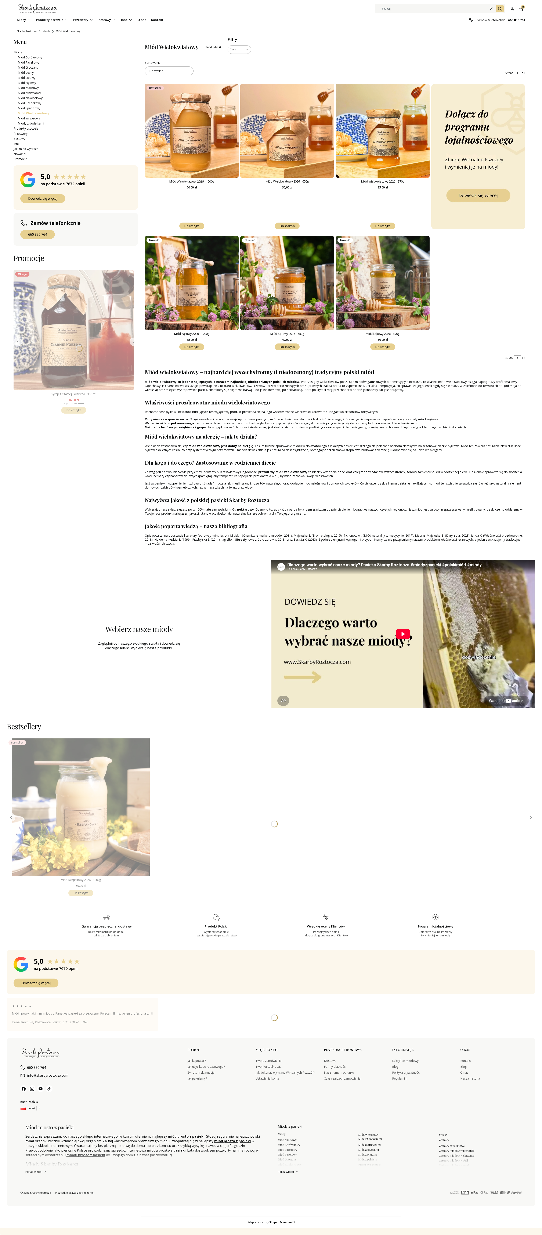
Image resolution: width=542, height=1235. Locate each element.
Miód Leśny (26, 73)
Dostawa (330, 1061)
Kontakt (465, 1061)
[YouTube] (40, 1088)
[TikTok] (49, 1088)
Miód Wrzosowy (29, 118)
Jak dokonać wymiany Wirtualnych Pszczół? (285, 1072)
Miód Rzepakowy (29, 103)
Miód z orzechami (369, 1144)
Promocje (20, 159)
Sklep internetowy (269, 1222)
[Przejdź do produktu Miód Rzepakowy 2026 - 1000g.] (81, 807)
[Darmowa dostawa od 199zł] (478, 156)
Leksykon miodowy (405, 1061)
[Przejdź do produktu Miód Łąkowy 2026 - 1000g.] (192, 283)
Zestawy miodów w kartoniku (457, 1150)
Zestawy (19, 139)
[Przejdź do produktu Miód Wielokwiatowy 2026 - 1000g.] (192, 131)
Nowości (20, 154)
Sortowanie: (153, 63)
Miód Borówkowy (30, 57)
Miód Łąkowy (27, 83)
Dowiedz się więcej (42, 198)
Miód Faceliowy (28, 62)
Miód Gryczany (28, 67)
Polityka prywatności (406, 1072)
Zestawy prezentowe (452, 1146)
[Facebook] (23, 1088)
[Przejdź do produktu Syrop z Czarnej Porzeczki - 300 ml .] (74, 330)
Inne (16, 144)
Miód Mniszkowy (29, 93)
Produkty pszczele (26, 128)
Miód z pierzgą (367, 1154)
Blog (395, 1067)
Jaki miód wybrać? (26, 149)
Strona (509, 73)
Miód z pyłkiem (367, 1159)
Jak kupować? (196, 1061)
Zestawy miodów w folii (453, 1160)
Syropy (443, 1134)
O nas (464, 1072)
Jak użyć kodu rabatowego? (206, 1067)
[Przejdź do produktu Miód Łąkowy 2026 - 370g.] (383, 283)
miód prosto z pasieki (186, 1136)
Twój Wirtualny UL (268, 1067)
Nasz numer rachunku (339, 1072)
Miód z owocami (368, 1149)
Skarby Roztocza (27, 31)
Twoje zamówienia (269, 1061)
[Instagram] (32, 1088)
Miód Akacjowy (287, 1140)
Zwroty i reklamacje (200, 1072)
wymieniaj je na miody (182, 1231)
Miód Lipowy (26, 78)
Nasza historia (470, 1078)
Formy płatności (335, 1067)
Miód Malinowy (28, 88)
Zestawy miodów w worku (455, 1165)
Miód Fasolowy (287, 1154)
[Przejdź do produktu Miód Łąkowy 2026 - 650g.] (287, 283)
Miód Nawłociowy (30, 98)
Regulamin (399, 1078)
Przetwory (21, 134)
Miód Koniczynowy (289, 1164)
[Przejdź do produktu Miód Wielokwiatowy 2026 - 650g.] (287, 131)
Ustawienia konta (267, 1078)
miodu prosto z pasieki (166, 1150)
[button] (500, 8)
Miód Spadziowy (29, 108)
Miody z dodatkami (31, 123)
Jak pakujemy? (197, 1078)
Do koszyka (73, 410)
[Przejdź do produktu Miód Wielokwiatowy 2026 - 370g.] (383, 131)
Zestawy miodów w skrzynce (456, 1155)
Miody (46, 31)
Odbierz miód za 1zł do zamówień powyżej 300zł (85, 1231)
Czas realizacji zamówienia (342, 1078)
